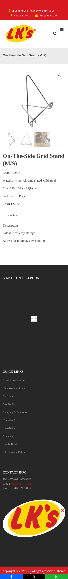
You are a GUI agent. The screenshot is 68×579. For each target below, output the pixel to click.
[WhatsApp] (56, 576)
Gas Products (10, 404)
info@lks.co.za (21, 483)
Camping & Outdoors (15, 412)
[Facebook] (11, 576)
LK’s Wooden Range (14, 388)
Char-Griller (9, 428)
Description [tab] (11, 215)
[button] (59, 75)
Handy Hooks (10, 444)
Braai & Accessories (14, 380)
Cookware (8, 396)
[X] (34, 576)
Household (9, 420)
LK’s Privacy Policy (14, 452)
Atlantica (8, 436)
